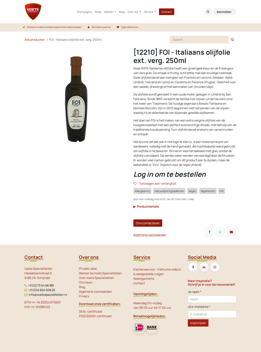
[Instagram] (215, 267)
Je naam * (194, 292)
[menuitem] (84, 11)
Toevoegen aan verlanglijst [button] (157, 183)
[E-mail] (231, 231)
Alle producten (34, 39)
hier (191, 199)
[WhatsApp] (220, 231)
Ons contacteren (148, 223)
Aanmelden (224, 12)
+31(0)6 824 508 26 (41, 290)
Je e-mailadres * (199, 307)
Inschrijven (198, 323)
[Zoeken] (233, 39)
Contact (166, 12)
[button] (208, 11)
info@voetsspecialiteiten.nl (48, 295)
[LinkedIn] (204, 267)
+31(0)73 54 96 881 (41, 285)
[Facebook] (209, 231)
